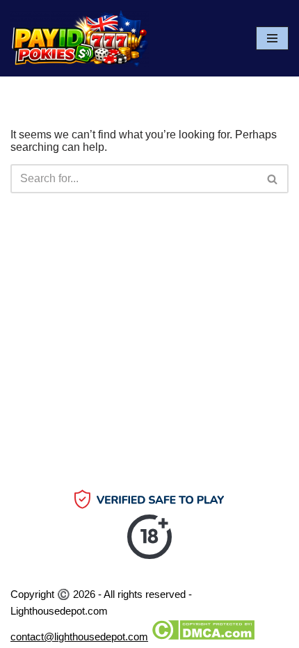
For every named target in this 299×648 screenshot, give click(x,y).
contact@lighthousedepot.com (79, 636)
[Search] (273, 178)
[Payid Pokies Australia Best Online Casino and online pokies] (80, 38)
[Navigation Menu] (272, 38)
